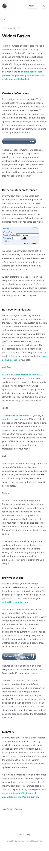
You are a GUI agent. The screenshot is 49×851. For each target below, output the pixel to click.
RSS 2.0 (6, 374)
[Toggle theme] (44, 5)
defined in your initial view (15, 602)
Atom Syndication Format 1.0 (27, 374)
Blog (29, 834)
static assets (30, 71)
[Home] (4, 5)
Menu (31, 6)
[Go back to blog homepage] (4, 19)
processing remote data (27, 75)
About (21, 834)
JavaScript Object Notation (15, 415)
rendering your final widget (15, 79)
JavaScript (7, 809)
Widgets (18, 809)
